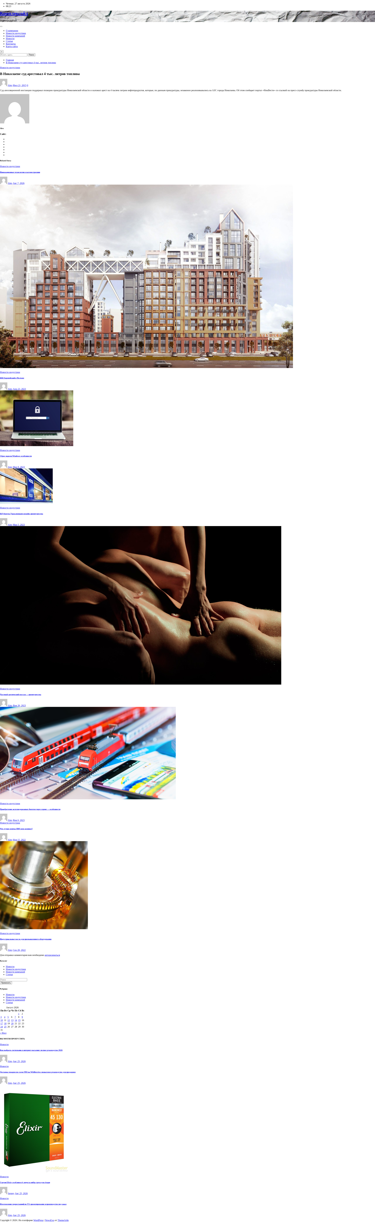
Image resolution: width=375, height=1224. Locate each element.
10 (1, 1020)
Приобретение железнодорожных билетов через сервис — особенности (30, 809)
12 (8, 1020)
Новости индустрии (16, 33)
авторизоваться (52, 955)
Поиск (31, 55)
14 (16, 1020)
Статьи (9, 41)
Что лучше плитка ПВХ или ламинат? (16, 829)
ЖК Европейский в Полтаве (12, 378)
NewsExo (49, 1220)
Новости (10, 38)
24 (1, 1026)
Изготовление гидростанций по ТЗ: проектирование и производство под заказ (33, 1204)
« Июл (3, 1033)
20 (12, 1023)
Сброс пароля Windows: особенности (16, 456)
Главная (10, 60)
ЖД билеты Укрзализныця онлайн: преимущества (21, 514)
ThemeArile (63, 1220)
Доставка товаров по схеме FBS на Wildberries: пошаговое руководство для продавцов (38, 1072)
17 (1, 1023)
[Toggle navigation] (1, 26)
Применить (6, 983)
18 (5, 1023)
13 (12, 1020)
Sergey (11, 1193)
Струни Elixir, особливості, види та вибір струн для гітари (25, 1182)
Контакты (11, 44)
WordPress (38, 1220)
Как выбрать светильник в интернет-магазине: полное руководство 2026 (31, 1050)
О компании (12, 30)
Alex (10, 85)
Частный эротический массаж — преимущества (20, 694)
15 (19, 1020)
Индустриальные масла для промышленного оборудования (25, 939)
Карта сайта (12, 46)
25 (5, 1026)
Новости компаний (15, 36)
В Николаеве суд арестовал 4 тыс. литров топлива (31, 62)
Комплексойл (14, 13)
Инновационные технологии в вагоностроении (20, 172)
